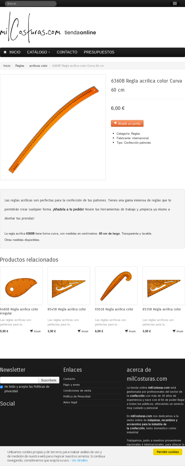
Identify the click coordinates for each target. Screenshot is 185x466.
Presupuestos (99, 52)
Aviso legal (70, 402)
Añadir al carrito (129, 123)
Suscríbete (48, 380)
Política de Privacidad (76, 396)
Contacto (67, 52)
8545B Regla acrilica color (67, 309)
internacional (140, 138)
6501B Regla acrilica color (114, 309)
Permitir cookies (168, 452)
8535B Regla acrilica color (162, 309)
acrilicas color (38, 65)
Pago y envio (71, 385)
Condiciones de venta (77, 390)
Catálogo (37, 52)
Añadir (37, 331)
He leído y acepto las (27, 389)
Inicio (14, 52)
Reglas (19, 65)
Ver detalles (80, 460)
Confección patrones (137, 142)
